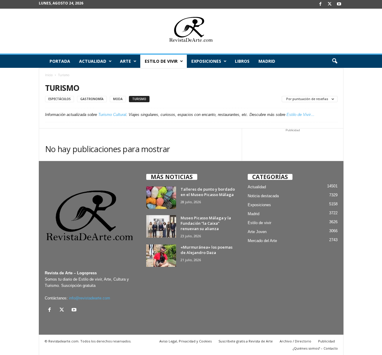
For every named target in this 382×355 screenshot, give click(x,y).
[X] (329, 4)
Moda (118, 99)
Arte (125, 61)
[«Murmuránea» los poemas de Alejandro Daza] (161, 255)
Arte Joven (257, 231)
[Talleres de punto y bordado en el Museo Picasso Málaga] (161, 197)
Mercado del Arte (262, 240)
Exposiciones (206, 61)
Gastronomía (92, 99)
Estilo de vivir (161, 61)
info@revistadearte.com (89, 298)
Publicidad (326, 341)
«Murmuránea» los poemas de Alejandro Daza (206, 249)
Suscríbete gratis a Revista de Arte (245, 341)
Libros (242, 61)
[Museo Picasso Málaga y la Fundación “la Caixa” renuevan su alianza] (161, 226)
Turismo (139, 99)
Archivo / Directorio (295, 341)
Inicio (49, 75)
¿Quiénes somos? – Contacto (315, 348)
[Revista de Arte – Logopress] (191, 31)
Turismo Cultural (112, 114)
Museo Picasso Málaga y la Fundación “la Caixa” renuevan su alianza (206, 223)
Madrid (266, 61)
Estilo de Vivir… (300, 114)
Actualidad (92, 61)
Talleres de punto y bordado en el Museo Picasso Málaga (208, 191)
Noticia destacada (263, 196)
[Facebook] (320, 4)
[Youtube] (339, 4)
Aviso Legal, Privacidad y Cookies (185, 341)
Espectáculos (59, 99)
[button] (334, 61)
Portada (60, 61)
